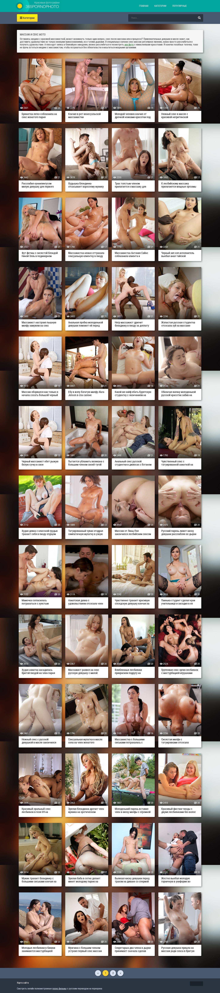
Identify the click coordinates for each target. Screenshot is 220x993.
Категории (160, 5)
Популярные (179, 5)
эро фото (129, 44)
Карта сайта (23, 982)
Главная (143, 5)
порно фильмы (59, 988)
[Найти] (199, 18)
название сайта (37, 6)
